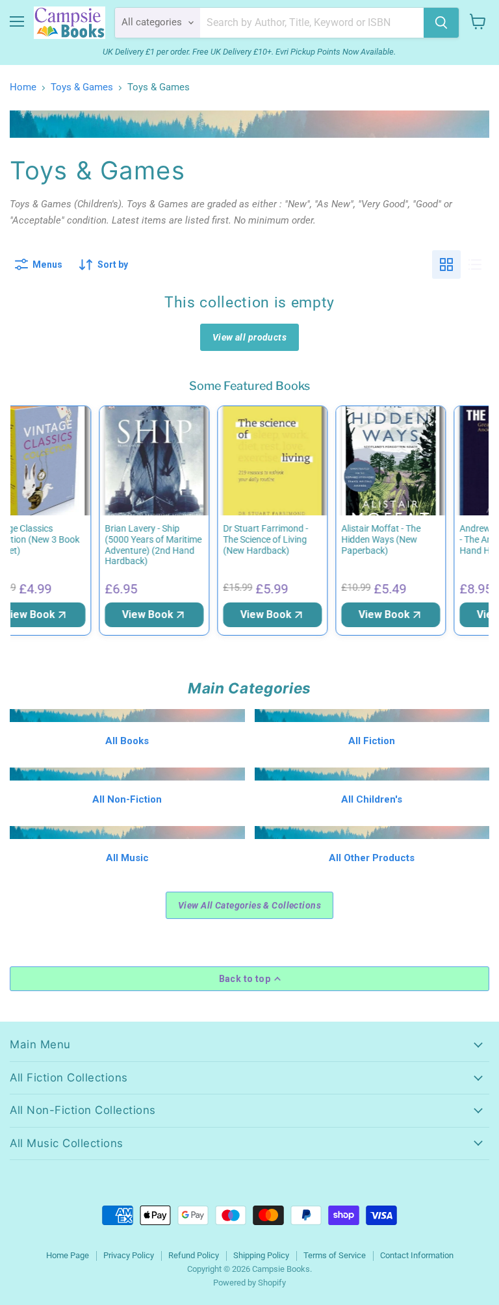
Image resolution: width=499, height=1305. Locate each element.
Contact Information (417, 1255)
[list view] (475, 264)
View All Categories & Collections (249, 905)
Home (23, 87)
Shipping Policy (261, 1255)
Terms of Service (334, 1255)
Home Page (67, 1255)
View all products (249, 337)
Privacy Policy (128, 1255)
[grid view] (446, 264)
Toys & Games (82, 87)
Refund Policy (193, 1255)
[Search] (441, 23)
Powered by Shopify (249, 1282)
